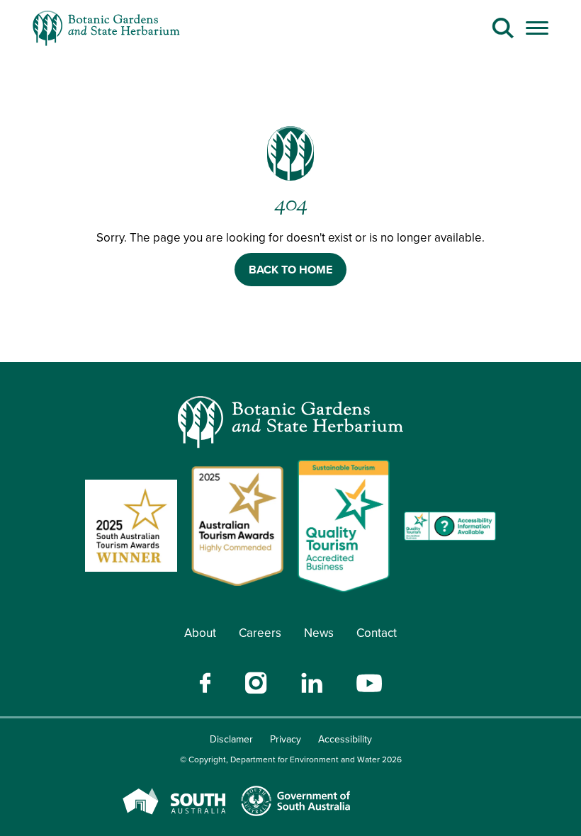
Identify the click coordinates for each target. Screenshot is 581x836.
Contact (376, 633)
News (319, 633)
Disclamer (231, 739)
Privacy (285, 739)
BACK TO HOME (290, 269)
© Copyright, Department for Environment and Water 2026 (291, 759)
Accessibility (345, 739)
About (200, 633)
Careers (260, 633)
